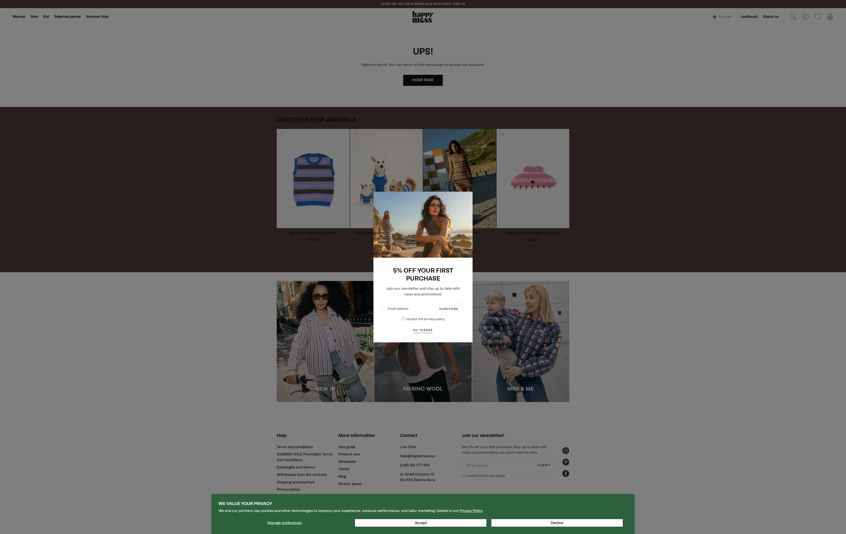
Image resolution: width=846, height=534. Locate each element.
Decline (557, 523)
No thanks (423, 330)
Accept (421, 523)
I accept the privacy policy (425, 319)
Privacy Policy (471, 511)
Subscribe (448, 308)
